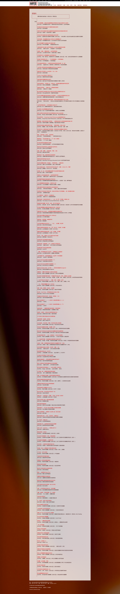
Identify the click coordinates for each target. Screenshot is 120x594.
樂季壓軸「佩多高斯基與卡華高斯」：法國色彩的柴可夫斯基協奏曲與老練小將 (54, 121)
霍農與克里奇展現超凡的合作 (43, 158)
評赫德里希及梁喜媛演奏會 (43, 456)
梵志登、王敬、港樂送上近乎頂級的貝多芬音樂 (47, 235)
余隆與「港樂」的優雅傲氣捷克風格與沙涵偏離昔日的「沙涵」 (51, 343)
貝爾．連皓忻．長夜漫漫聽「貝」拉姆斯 (46, 492)
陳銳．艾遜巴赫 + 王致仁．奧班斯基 (45, 134)
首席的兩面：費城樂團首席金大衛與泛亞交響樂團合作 (49, 39)
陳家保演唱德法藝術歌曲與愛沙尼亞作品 (46, 480)
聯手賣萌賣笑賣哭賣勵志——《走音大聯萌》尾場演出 (49, 367)
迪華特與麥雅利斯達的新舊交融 (44, 379)
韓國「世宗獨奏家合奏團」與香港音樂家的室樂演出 (48, 375)
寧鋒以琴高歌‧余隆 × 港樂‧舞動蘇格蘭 (45, 399)
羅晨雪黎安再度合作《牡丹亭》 (44, 351)
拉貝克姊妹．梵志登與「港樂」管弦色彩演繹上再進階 (49, 323)
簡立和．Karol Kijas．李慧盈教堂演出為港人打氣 (48, 292)
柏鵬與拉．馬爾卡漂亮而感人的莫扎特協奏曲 (47, 271)
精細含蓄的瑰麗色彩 (41, 403)
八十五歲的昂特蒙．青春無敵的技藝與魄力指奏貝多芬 (49, 339)
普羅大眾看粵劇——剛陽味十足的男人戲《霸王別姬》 (49, 411)
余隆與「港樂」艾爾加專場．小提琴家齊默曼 (47, 51)
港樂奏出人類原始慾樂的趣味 (43, 460)
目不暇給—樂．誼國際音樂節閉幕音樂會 (46, 371)
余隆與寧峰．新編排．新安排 (43, 319)
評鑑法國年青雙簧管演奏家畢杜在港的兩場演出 (47, 187)
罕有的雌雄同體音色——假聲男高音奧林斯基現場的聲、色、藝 (51, 63)
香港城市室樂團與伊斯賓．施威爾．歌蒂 (46, 327)
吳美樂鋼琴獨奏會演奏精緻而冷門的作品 (46, 179)
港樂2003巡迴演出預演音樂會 (43, 549)
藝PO (46, 0)
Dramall (49, 0)
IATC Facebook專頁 (68, 0)
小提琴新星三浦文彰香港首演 (43, 508)
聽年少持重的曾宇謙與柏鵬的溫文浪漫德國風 (47, 363)
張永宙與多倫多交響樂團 (42, 516)
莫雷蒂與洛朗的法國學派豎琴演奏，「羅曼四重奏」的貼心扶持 (51, 125)
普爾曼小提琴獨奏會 (41, 557)
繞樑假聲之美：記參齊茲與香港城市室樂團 (46, 423)
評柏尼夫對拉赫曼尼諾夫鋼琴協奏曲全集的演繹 (47, 35)
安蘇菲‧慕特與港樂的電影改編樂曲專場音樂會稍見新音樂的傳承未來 (52, 31)
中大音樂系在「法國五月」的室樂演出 (45, 195)
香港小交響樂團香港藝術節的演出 (44, 553)
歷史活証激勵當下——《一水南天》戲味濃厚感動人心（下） (50, 304)
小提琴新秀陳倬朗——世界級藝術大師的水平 (47, 105)
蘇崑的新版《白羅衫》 (42, 431)
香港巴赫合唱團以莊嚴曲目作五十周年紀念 (46, 215)
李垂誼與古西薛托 (41, 496)
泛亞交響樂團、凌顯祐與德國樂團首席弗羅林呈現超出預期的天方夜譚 (52, 23)
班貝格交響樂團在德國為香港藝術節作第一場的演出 (48, 207)
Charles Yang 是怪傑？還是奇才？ (45, 75)
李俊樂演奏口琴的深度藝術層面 (44, 247)
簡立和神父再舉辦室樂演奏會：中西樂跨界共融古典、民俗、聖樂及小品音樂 (54, 276)
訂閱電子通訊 (75, 0)
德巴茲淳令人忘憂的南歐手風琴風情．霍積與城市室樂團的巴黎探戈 (52, 129)
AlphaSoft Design (37, 589)
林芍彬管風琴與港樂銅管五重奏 (44, 142)
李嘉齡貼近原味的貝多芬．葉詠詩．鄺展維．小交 (48, 296)
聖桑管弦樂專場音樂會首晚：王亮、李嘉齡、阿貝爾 (48, 231)
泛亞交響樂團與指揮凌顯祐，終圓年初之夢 (46, 183)
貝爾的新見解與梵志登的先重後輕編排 (45, 383)
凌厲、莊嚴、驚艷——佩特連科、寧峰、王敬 (47, 150)
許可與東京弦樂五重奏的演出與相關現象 (46, 316)
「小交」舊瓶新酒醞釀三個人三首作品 (45, 284)
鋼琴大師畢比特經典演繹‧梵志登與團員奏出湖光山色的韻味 (50, 113)
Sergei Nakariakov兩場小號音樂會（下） (46, 259)
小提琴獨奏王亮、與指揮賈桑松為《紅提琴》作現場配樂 (49, 255)
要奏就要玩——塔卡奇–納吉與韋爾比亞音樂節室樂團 (49, 407)
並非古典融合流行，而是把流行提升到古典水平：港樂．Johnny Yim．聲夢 (53, 167)
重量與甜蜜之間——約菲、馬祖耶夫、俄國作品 (47, 415)
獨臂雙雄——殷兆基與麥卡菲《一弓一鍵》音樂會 (48, 138)
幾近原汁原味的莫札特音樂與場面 (44, 468)
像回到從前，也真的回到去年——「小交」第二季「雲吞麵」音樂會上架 (53, 199)
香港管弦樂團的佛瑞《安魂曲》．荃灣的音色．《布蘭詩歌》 (50, 163)
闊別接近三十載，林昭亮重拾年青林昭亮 (46, 154)
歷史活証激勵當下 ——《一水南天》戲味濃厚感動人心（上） (50, 300)
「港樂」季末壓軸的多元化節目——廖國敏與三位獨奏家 (49, 251)
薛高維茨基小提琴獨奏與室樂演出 (44, 239)
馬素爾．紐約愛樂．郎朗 (42, 561)
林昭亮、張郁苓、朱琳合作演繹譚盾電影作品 (47, 312)
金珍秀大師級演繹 (41, 565)
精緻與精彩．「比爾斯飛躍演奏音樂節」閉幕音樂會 (48, 308)
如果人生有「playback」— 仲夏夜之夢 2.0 (46, 427)
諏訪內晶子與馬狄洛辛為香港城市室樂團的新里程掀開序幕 (50, 331)
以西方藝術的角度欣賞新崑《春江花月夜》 (46, 484)
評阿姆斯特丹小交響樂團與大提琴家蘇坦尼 (46, 55)
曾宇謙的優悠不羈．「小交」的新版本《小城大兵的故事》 (50, 335)
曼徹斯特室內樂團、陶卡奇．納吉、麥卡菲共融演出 (48, 203)
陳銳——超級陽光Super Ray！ (44, 472)
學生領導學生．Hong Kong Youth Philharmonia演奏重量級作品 (51, 117)
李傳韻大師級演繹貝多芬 (42, 544)
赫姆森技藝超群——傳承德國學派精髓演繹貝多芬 (48, 359)
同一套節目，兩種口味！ (42, 419)
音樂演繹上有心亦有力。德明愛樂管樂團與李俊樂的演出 (49, 211)
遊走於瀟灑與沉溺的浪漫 (42, 504)
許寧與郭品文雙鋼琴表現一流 (43, 569)
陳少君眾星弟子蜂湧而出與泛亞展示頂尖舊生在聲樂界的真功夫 (51, 91)
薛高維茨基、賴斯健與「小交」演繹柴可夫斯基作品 (48, 243)
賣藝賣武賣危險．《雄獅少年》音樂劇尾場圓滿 (47, 87)
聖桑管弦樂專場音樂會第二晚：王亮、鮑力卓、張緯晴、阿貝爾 (51, 227)
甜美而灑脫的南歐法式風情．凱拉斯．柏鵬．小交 (48, 347)
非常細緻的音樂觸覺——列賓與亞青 (45, 440)
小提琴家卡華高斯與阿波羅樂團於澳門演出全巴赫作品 (49, 67)
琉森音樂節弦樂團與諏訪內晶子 (44, 79)
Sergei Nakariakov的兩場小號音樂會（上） (46, 263)
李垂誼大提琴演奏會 (41, 528)
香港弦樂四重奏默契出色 (42, 536)
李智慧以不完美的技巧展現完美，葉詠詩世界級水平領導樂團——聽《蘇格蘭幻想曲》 (56, 191)
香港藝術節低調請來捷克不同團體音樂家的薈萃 (47, 27)
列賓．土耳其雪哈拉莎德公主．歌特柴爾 (46, 488)
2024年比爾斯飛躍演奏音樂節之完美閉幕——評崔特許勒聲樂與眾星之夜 (53, 95)
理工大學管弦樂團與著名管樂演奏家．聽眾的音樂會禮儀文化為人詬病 (52, 99)
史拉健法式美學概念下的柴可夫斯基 (45, 355)
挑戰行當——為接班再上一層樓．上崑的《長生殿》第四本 (50, 395)
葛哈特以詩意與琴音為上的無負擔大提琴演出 (47, 146)
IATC (30, 0)
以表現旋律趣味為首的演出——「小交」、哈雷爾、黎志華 (50, 223)
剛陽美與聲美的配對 (41, 464)
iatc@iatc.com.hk (53, 583)
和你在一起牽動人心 (41, 540)
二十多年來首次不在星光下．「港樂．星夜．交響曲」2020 (50, 280)
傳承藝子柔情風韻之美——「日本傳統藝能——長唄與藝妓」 (50, 59)
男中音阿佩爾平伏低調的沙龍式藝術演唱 (46, 43)
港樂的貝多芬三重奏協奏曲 (43, 532)
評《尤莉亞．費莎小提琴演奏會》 (44, 500)
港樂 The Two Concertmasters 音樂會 (45, 512)
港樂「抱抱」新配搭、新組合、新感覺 (45, 288)
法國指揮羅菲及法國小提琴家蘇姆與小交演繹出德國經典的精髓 (51, 47)
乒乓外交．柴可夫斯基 (42, 452)
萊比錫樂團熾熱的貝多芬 (42, 573)
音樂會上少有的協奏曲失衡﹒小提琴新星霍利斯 (47, 175)
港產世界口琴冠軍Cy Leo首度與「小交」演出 (47, 71)
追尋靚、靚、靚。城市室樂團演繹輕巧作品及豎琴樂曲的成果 (50, 171)
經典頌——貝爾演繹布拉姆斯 (43, 520)
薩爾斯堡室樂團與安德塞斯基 (43, 476)
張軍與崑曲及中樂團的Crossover (44, 387)
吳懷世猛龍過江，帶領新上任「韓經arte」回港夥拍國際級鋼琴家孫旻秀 (53, 83)
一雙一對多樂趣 (40, 524)
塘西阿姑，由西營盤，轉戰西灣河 (44, 219)
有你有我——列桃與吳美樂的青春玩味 (45, 444)
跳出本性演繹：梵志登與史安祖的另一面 (46, 391)
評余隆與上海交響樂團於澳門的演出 (45, 109)
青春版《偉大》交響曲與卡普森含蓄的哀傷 (46, 448)
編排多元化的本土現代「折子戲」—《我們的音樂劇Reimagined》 (52, 267)
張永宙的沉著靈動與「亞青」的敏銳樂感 (46, 436)
